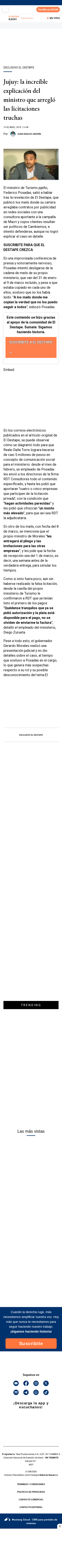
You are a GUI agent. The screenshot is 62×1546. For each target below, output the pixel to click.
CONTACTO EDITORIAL (31, 1507)
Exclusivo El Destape (31, 735)
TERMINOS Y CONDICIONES (31, 1484)
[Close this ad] (59, 1526)
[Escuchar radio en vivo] (4, 18)
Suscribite (31, 1343)
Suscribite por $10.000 (48, 9)
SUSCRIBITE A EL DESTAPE (30, 342)
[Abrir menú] (5, 10)
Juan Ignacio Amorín (29, 134)
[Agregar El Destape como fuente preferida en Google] (31, 141)
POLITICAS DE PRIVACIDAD (31, 1492)
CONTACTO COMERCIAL (31, 1499)
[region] (31, 53)
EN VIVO (55, 18)
